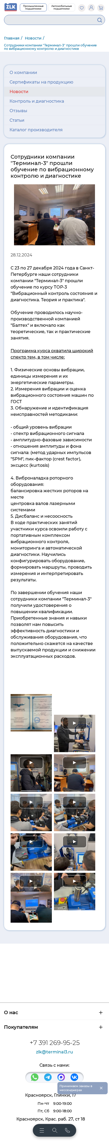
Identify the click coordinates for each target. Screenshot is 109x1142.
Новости (19, 91)
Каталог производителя (36, 129)
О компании (23, 72)
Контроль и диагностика (37, 101)
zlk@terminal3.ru (54, 1052)
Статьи (17, 120)
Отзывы (18, 110)
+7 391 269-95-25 (55, 1043)
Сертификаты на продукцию (41, 82)
